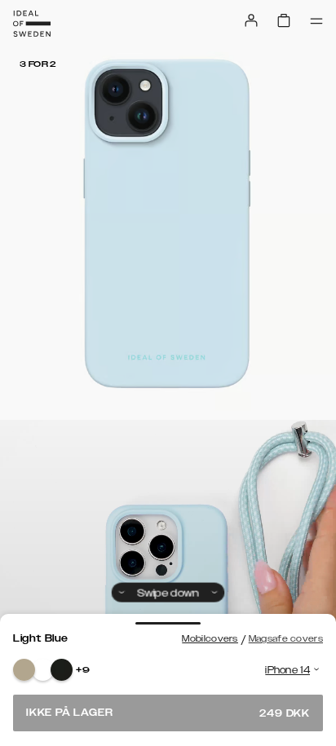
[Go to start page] (32, 24)
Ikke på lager (168, 713)
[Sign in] (251, 20)
